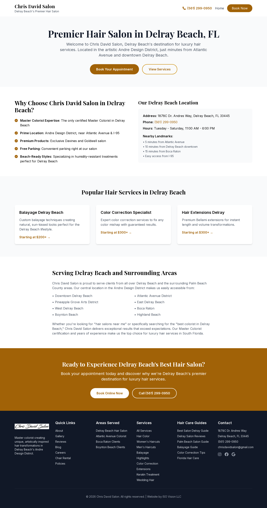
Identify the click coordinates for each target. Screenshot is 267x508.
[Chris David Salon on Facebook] (226, 454)
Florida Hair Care (188, 458)
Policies (60, 463)
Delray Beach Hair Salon (111, 430)
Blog (58, 447)
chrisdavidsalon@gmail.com (236, 447)
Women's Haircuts (148, 441)
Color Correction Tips (191, 452)
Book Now (240, 8)
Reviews (60, 441)
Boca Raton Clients (108, 441)
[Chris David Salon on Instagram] (219, 454)
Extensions (144, 469)
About (59, 430)
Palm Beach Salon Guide (193, 441)
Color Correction (147, 463)
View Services (160, 69)
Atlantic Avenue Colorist (111, 436)
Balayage (143, 452)
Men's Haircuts (146, 447)
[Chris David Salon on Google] (233, 454)
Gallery (59, 436)
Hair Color (143, 436)
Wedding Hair (145, 480)
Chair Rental (63, 458)
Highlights (143, 458)
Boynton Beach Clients (110, 447)
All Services (144, 430)
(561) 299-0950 (199, 8)
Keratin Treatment (148, 474)
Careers (60, 452)
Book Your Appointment (114, 69)
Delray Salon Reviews (191, 436)
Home (219, 8)
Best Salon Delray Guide (193, 430)
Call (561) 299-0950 (154, 393)
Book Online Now (110, 393)
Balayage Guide (187, 447)
